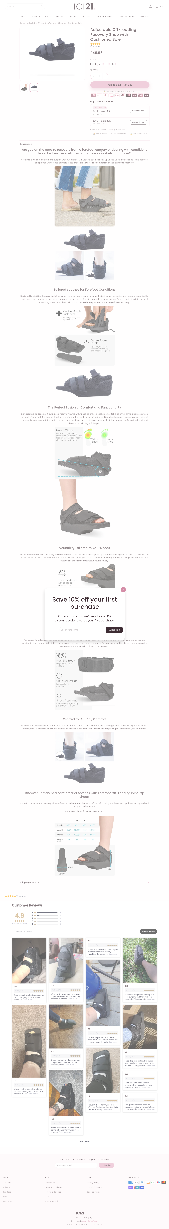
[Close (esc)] (123, 589)
